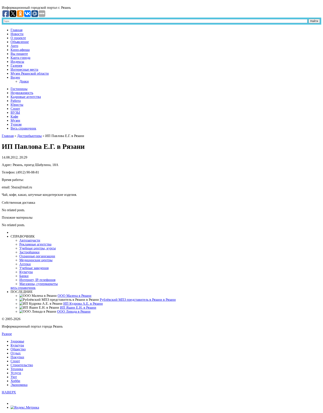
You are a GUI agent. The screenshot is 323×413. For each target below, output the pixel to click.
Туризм (16, 124)
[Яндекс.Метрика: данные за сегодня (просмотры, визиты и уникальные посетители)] (25, 407)
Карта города (20, 58)
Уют (14, 377)
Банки (24, 276)
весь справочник (23, 288)
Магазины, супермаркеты (38, 284)
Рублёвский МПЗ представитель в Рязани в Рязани (138, 299)
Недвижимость (22, 93)
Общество (18, 349)
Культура (26, 272)
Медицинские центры (36, 260)
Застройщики (29, 252)
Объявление (20, 42)
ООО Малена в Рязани (74, 296)
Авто (14, 46)
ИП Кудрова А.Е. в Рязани (83, 303)
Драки (24, 81)
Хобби (15, 381)
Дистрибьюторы (29, 136)
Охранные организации (37, 256)
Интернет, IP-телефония (37, 280)
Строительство (22, 365)
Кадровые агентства (26, 97)
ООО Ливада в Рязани (74, 311)
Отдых (16, 353)
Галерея (16, 65)
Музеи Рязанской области (30, 73)
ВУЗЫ (15, 112)
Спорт (15, 108)
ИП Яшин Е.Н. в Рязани (78, 307)
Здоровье (17, 341)
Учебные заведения (34, 268)
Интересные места (24, 69)
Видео (15, 77)
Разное (7, 334)
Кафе (14, 116)
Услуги (16, 373)
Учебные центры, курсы (37, 248)
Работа (16, 101)
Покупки (17, 357)
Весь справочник (23, 128)
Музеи (15, 120)
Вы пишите (19, 54)
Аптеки (25, 264)
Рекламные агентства (35, 244)
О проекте (18, 38)
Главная (16, 30)
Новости (17, 34)
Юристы (17, 104)
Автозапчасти (29, 240)
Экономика (19, 385)
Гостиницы (19, 89)
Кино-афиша (20, 50)
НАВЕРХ (9, 392)
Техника (17, 369)
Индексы (17, 61)
